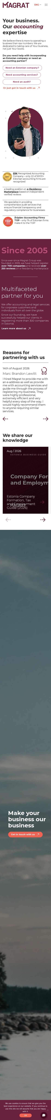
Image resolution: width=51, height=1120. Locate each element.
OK (25, 1115)
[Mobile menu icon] (46, 5)
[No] (47, 1110)
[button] (5, 419)
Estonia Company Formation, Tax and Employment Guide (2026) (21, 502)
